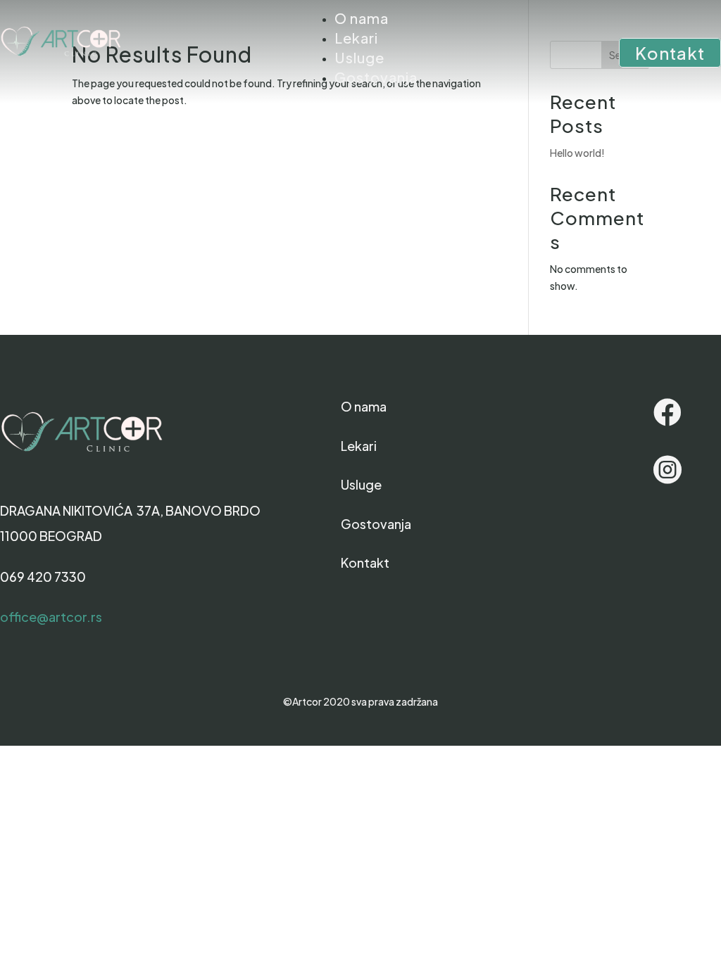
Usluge (359, 57)
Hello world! (577, 152)
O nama (361, 18)
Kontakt (670, 52)
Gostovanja (376, 77)
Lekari (356, 37)
